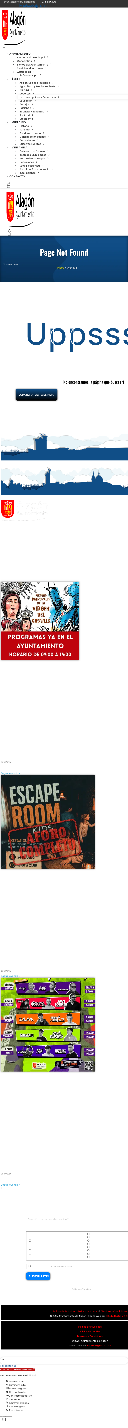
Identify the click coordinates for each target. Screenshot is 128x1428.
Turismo (35, 1257)
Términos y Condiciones (114, 1311)
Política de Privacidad (61, 1266)
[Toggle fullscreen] (7, 1416)
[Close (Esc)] (1, 1416)
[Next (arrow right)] (4, 1423)
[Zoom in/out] (10, 1416)
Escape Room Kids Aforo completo (27, 963)
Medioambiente (39, 1250)
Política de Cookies (88, 1311)
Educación (36, 1241)
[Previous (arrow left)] (1, 1423)
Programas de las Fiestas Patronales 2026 (33, 754)
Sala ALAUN (10, 1165)
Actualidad (37, 1234)
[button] (5, 47)
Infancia (35, 1247)
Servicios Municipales (41, 1254)
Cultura (35, 1237)
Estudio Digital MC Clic (99, 1345)
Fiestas (35, 1244)
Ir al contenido (8, 1365)
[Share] (4, 1416)
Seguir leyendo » (10, 773)
